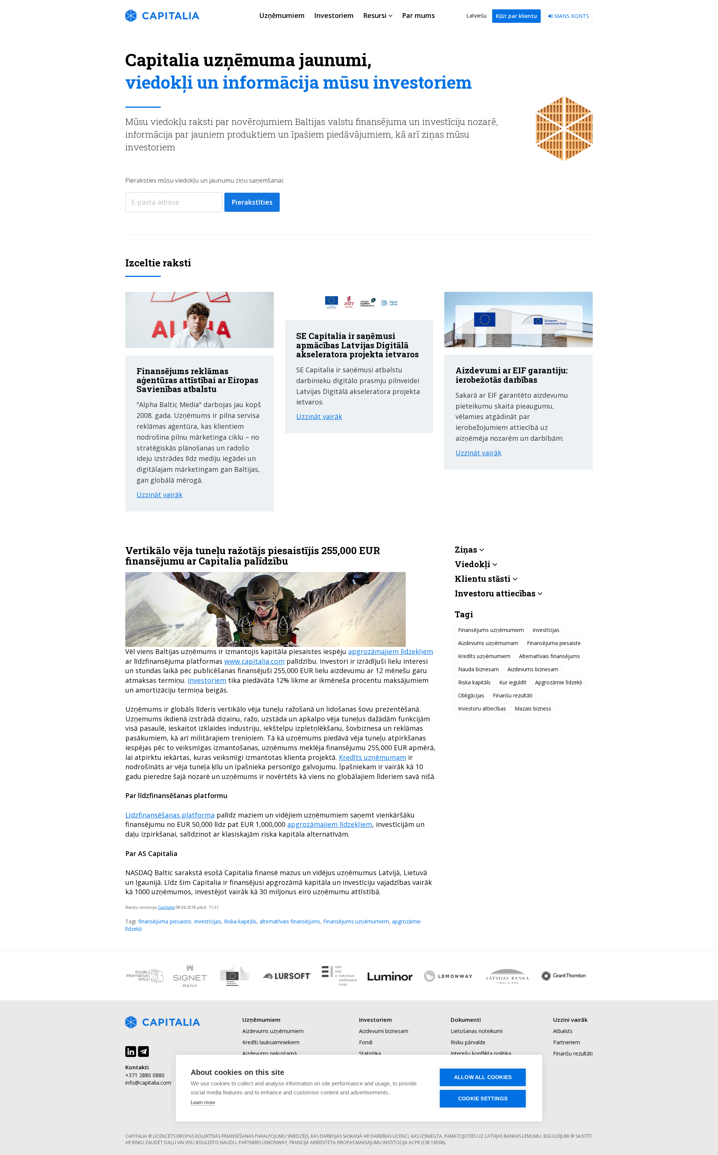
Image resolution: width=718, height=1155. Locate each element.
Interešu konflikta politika (481, 1053)
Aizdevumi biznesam (383, 1031)
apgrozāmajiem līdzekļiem (390, 651)
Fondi (365, 1042)
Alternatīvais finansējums (549, 656)
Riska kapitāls (240, 921)
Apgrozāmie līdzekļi (558, 682)
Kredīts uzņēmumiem (484, 656)
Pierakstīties (252, 202)
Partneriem (566, 1042)
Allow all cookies (483, 1077)
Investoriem (207, 680)
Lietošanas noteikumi (477, 1031)
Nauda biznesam (478, 669)
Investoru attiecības (482, 708)
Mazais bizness (533, 708)
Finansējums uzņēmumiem (356, 921)
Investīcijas (207, 921)
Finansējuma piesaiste (554, 643)
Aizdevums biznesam (532, 669)
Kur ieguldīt (513, 682)
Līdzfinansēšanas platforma (170, 814)
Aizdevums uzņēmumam (488, 643)
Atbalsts (563, 1031)
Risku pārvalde (468, 1042)
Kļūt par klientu (516, 15)
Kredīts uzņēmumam (372, 757)
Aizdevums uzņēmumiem (273, 1031)
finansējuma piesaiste (164, 921)
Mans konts (571, 15)
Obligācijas (471, 695)
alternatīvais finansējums (290, 921)
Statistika (370, 1053)
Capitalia (166, 907)
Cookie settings (482, 1098)
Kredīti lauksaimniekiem (271, 1042)
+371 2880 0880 (145, 1075)
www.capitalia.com (254, 661)
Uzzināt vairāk (159, 494)
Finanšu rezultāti (513, 695)
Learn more (203, 1102)
